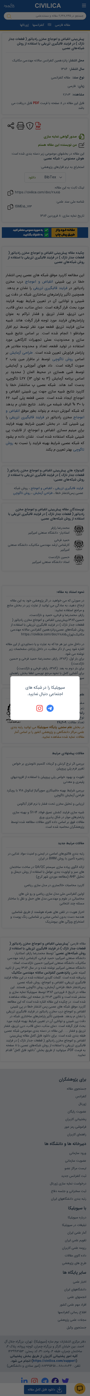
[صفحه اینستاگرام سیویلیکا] (40, 708)
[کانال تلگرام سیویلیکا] (50, 708)
